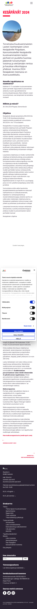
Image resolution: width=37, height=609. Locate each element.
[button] (31, 3)
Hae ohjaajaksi (11, 543)
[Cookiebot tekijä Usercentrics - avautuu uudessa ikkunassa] (22, 271)
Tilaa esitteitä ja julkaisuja (14, 517)
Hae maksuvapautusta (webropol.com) (17, 435)
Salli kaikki (18, 331)
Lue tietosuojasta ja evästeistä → (14, 568)
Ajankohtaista (10, 511)
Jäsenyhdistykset (11, 540)
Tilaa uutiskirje (11, 515)
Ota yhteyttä (7, 548)
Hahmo (10, 604)
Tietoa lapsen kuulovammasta (16, 509)
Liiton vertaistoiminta (13, 525)
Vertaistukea (10, 522)
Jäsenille (8, 531)
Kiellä (18, 338)
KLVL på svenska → (9, 496)
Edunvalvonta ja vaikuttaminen (16, 527)
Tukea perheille (8, 520)
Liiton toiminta (11, 538)
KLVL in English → (9, 491)
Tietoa (5, 507)
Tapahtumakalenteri (10, 534)
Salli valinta (18, 335)
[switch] (32, 307)
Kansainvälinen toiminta (14, 545)
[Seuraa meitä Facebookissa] (4, 594)
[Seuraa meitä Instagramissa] (13, 594)
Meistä (5, 536)
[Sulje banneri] (34, 270)
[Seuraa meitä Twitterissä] (9, 594)
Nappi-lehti (9, 513)
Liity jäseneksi (10, 529)
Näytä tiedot (27, 326)
